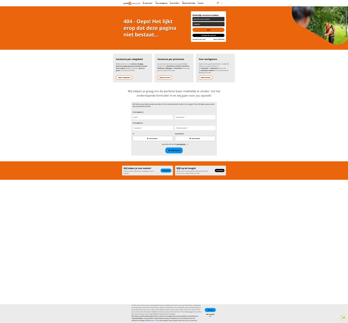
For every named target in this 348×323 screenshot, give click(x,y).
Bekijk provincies (165, 77)
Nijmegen (168, 68)
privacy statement (190, 320)
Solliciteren (175, 150)
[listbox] (208, 24)
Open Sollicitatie (218, 39)
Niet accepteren (210, 315)
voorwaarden (181, 144)
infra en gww (120, 68)
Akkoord (210, 310)
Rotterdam (178, 68)
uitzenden (204, 68)
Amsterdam (170, 66)
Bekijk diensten (206, 77)
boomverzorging (121, 66)
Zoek (208, 30)
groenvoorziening (134, 66)
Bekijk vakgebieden (124, 77)
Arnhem (178, 66)
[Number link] (222, 3)
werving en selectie (207, 70)
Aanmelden (219, 170)
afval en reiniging (137, 64)
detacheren (214, 68)
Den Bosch (185, 66)
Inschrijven (166, 170)
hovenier (144, 66)
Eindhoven (161, 68)
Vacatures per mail (198, 39)
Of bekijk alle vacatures (208, 35)
